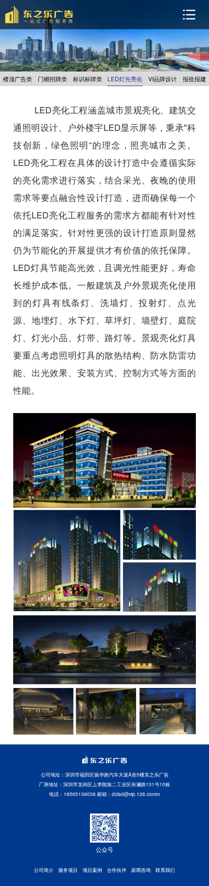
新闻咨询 (141, 870)
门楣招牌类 (52, 78)
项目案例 (92, 870)
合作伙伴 (116, 870)
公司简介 (43, 870)
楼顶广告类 (17, 78)
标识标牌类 (87, 78)
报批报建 (194, 78)
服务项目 (68, 870)
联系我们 (165, 870)
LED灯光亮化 (124, 78)
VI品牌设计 (162, 78)
